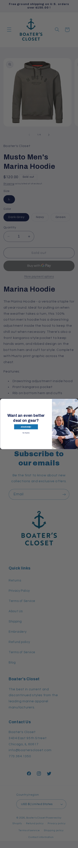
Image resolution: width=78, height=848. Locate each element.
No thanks (26, 433)
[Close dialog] (76, 400)
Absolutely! (26, 427)
